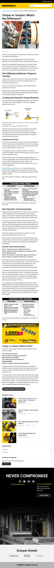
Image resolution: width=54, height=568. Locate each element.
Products (9, 11)
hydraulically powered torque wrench (13, 168)
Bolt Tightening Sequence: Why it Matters (28, 422)
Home (4, 11)
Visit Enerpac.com (47, 1)
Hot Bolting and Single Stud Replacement (26, 434)
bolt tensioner (7, 220)
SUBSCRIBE (44, 495)
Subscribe (6, 464)
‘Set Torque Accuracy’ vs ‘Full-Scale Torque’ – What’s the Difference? (27, 400)
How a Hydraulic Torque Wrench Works (28, 411)
